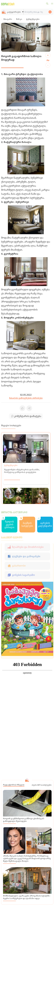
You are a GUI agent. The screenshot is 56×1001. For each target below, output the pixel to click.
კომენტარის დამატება (27, 416)
